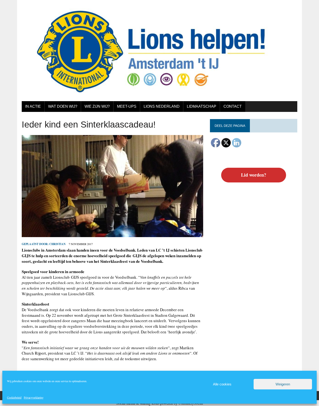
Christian (57, 244)
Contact (232, 106)
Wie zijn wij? (97, 106)
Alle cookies (222, 384)
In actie (33, 106)
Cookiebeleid (14, 397)
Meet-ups (126, 106)
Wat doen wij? (62, 106)
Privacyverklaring (33, 397)
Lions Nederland (162, 106)
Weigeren (283, 384)
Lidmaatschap (201, 106)
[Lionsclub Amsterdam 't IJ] (159, 50)
